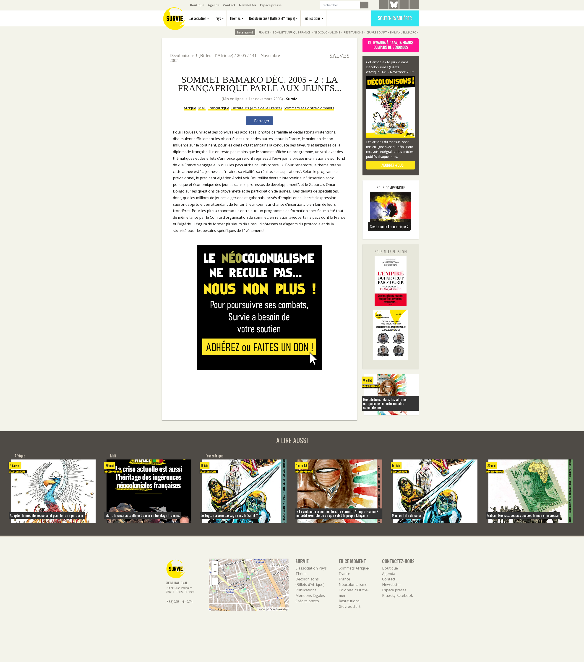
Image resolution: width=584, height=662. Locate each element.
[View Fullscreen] (214, 581)
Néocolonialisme (327, 32)
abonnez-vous (392, 165)
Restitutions (353, 32)
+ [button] (215, 564)
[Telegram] (383, 5)
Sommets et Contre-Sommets (309, 107)
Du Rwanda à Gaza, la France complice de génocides (390, 45)
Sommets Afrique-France (291, 32)
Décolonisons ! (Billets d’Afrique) (272, 18)
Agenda (213, 5)
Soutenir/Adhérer (395, 18)
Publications (312, 18)
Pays (218, 18)
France (264, 32)
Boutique (197, 5)
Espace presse (271, 5)
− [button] (215, 571)
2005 (241, 55)
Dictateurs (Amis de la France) (256, 107)
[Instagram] (414, 5)
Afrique (190, 107)
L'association (197, 18)
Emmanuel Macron (404, 32)
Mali (202, 107)
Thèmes (235, 18)
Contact (229, 5)
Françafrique (218, 107)
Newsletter (247, 5)
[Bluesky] (394, 8)
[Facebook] (404, 5)
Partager (261, 120)
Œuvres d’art (377, 32)
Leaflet (261, 609)
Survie (291, 98)
